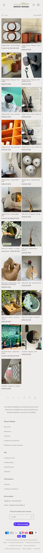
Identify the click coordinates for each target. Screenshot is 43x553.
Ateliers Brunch (9, 467)
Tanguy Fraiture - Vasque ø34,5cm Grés (31, 180)
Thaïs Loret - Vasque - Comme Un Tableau (11, 318)
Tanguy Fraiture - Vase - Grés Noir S (11, 147)
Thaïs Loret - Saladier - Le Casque (11, 248)
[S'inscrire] (31, 517)
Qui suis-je (7, 427)
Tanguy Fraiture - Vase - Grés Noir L (11, 114)
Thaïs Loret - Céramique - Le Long (31, 214)
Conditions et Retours (11, 489)
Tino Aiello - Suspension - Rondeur (11, 386)
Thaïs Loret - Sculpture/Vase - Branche (30, 249)
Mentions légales (26, 548)
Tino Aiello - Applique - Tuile (29, 351)
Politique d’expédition (30, 545)
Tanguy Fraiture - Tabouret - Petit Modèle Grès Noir (31, 80)
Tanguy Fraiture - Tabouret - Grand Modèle (31, 46)
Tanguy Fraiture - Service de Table (11, 45)
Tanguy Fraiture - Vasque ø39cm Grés (10, 214)
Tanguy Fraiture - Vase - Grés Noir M (31, 114)
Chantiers (7, 471)
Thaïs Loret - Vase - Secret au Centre (31, 283)
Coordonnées (36, 548)
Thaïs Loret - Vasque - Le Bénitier (31, 317)
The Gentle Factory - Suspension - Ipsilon (11, 352)
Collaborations (9, 462)
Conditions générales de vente (13, 548)
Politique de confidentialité (33, 542)
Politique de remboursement (13, 445)
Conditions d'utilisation (11, 440)
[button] (4, 5)
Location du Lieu (9, 458)
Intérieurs (7, 436)
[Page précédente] (8, 397)
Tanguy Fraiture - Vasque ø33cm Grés (10, 180)
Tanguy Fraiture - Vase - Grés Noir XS (31, 147)
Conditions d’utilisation (15, 545)
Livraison (7, 484)
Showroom (7, 431)
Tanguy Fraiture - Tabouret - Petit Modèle (11, 80)
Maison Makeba (14, 540)
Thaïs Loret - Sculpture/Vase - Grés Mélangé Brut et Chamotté (11, 283)
